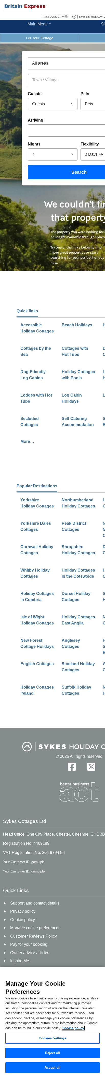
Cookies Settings (52, 1038)
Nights (34, 144)
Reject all (52, 1053)
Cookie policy (73, 1028)
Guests (35, 94)
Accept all (52, 1067)
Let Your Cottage (39, 38)
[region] (52, 1022)
